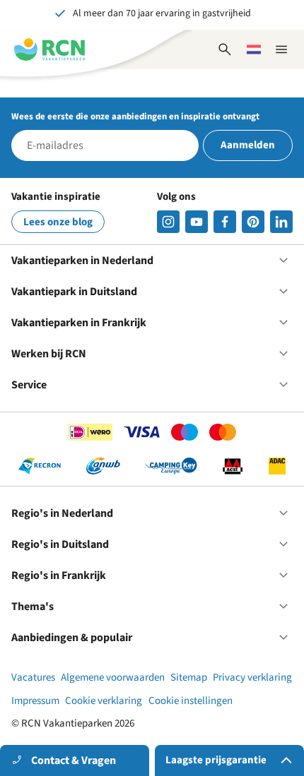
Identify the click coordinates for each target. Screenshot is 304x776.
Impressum (35, 700)
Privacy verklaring (252, 677)
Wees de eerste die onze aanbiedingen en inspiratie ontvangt (135, 116)
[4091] (281, 221)
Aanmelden (248, 145)
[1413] (168, 221)
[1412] (196, 221)
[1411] (225, 221)
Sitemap (188, 677)
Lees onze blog (58, 222)
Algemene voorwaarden (113, 677)
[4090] (253, 221)
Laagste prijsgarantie (216, 760)
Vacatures (33, 677)
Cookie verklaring (103, 700)
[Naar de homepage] (49, 49)
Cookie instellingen (190, 700)
